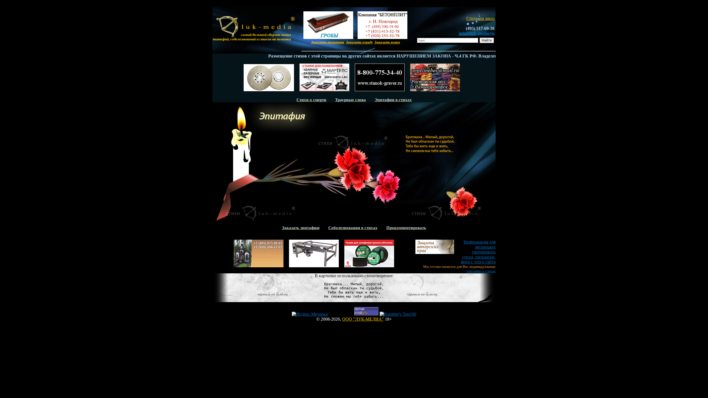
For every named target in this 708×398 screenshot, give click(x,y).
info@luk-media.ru (476, 33)
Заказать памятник (327, 42)
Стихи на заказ (480, 18)
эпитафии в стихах (481, 271)
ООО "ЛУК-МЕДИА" (363, 319)
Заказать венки (387, 42)
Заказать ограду (359, 42)
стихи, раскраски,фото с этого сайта (478, 252)
